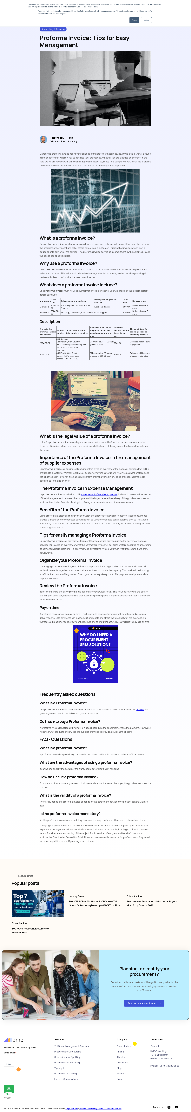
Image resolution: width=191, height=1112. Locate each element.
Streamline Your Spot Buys (67, 1057)
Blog (119, 1068)
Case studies (124, 1046)
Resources (122, 1062)
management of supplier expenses (99, 494)
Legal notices (72, 1108)
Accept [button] (134, 20)
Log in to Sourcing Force (66, 1079)
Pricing (120, 1051)
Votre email (9, 1052)
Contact (154, 1046)
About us (121, 1057)
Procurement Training (65, 1073)
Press (120, 1079)
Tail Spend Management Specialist (72, 1046)
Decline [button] (146, 20)
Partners (121, 1073)
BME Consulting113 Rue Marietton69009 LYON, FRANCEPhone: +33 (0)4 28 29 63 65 (164, 1058)
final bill (140, 709)
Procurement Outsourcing (67, 1051)
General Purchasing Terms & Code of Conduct (100, 1108)
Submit (9, 1064)
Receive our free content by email (20, 1047)
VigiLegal (59, 1068)
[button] (144, 1003)
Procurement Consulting (67, 1062)
